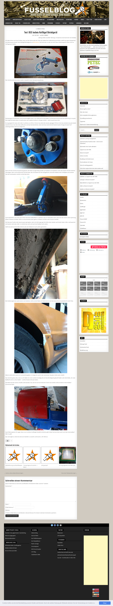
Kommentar (8, 486)
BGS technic (36, 42)
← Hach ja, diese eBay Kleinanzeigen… (14, 473)
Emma (81, 203)
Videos (83, 250)
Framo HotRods (98, 19)
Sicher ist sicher (84, 156)
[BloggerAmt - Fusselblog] (95, 591)
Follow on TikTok (100, 247)
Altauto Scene (27, 19)
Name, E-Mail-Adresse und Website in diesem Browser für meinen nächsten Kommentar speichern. (31, 513)
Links (105, 19)
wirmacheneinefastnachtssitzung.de (66, 555)
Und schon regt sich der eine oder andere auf (91, 168)
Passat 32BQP (83, 219)
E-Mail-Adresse (9, 507)
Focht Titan (89, 19)
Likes (82, 252)
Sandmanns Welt (35, 554)
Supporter (82, 121)
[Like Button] (7, 440)
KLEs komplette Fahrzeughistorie (88, 115)
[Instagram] (58, 525)
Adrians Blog (34, 533)
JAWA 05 (82, 216)
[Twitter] (52, 525)
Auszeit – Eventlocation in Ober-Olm (66, 557)
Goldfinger (82, 206)
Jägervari (82, 213)
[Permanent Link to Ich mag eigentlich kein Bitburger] (67, 455)
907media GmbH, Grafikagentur (13, 545)
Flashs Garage (35, 543)
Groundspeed (34, 546)
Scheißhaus (83, 228)
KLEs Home (86, 23)
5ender (82, 197)
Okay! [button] (104, 603)
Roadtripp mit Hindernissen (87, 159)
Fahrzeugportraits (17, 19)
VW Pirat (65, 23)
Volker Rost (60, 545)
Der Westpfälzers (35, 541)
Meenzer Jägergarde (10, 535)
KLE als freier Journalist (11, 550)
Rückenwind (50, 23)
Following (91, 250)
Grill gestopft (44, 465)
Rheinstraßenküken (10, 538)
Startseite (7, 19)
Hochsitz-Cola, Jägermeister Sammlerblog (15, 533)
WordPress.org (84, 350)
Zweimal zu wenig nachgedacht (88, 138)
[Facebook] (55, 525)
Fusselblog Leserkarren (86, 118)
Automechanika (50, 19)
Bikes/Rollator (60, 19)
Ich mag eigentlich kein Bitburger (67, 465)
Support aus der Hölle (85, 149)
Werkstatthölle (36, 23)
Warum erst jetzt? (84, 153)
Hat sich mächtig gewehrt (86, 165)
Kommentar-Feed (84, 347)
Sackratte (82, 225)
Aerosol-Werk (34, 535)
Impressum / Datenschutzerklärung (89, 124)
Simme (43, 23)
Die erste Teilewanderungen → (69, 473)
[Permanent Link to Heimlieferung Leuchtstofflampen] (13, 455)
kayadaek (60, 542)
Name (7, 504)
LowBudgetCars (9, 23)
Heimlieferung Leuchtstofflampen (13, 465)
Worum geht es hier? (85, 109)
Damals (82, 19)
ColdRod (76, 19)
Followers (100, 250)
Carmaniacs (78, 23)
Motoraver (60, 533)
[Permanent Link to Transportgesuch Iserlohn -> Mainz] (31, 455)
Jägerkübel (82, 209)
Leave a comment (44, 35)
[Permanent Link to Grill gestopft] (49, 455)
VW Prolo (71, 23)
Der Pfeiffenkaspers (36, 538)
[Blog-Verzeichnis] (95, 589)
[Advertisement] (94, 88)
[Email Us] (61, 525)
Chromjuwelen (61, 535)
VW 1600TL (58, 23)
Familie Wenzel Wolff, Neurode (65, 552)
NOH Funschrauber (36, 549)
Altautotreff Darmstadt (39, 19)
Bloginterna (69, 19)
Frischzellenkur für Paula (86, 162)
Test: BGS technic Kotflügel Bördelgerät (40, 32)
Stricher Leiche (26, 23)
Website (7, 510)
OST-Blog (33, 552)
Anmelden (82, 341)
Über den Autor (84, 112)
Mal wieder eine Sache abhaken (88, 146)
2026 (94, 280)
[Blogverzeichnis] (95, 593)
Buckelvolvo (83, 200)
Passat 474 (83, 222)
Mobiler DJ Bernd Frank (11, 548)
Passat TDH (17, 23)
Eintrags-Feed (83, 344)
